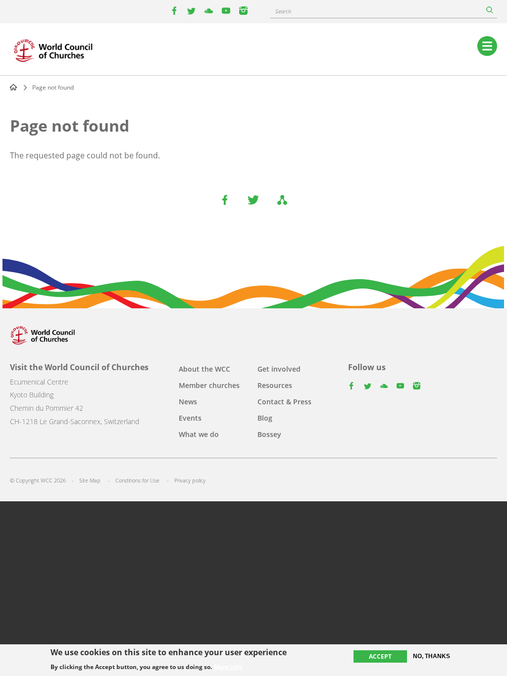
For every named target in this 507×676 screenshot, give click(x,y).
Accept (380, 656)
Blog (264, 418)
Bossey (269, 434)
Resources (274, 385)
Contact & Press (284, 401)
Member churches (209, 385)
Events (190, 418)
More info (228, 667)
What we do (199, 434)
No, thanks (431, 656)
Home (13, 87)
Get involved (279, 369)
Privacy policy (189, 480)
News (188, 401)
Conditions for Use (137, 480)
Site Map (90, 480)
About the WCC (204, 369)
